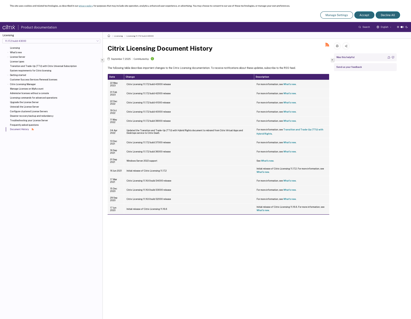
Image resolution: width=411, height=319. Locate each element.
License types (17, 61)
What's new (16, 52)
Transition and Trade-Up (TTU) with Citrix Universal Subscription (43, 66)
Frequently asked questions (24, 125)
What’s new (289, 84)
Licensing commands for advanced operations (33, 97)
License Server (17, 57)
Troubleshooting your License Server (29, 120)
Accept (364, 15)
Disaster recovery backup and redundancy (31, 116)
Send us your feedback (349, 67)
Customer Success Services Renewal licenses (33, 79)
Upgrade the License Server (24, 102)
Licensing (15, 48)
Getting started (18, 75)
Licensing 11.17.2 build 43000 (140, 36)
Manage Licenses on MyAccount (27, 88)
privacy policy (85, 6)
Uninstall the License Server (24, 106)
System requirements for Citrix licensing (30, 70)
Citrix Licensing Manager (23, 84)
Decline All (388, 15)
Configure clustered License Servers (29, 111)
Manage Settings (336, 15)
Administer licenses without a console (29, 93)
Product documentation (39, 27)
